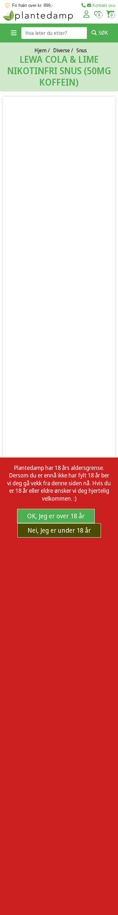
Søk (103, 32)
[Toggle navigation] (14, 33)
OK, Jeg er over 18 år (56, 515)
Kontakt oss (103, 5)
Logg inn (86, 14)
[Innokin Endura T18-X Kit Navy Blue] (59, 326)
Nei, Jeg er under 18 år (59, 530)
